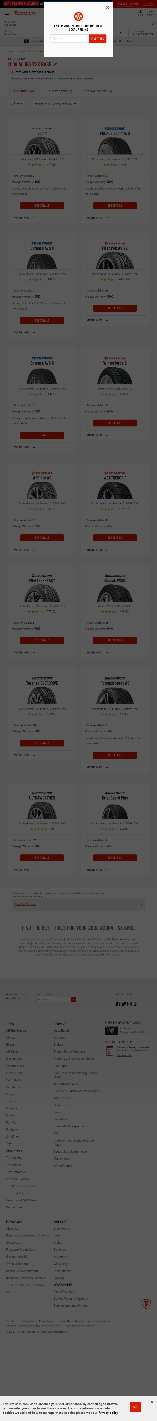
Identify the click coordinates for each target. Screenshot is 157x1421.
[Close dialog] (107, 7)
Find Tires (97, 39)
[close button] (152, 1402)
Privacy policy (108, 1412)
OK (135, 1406)
